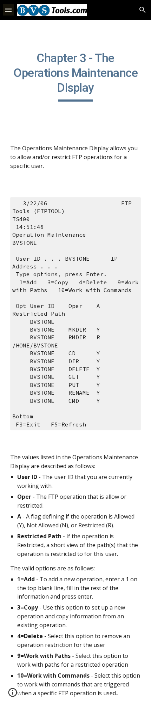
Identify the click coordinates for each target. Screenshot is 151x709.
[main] (75, 76)
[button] (8, 9)
